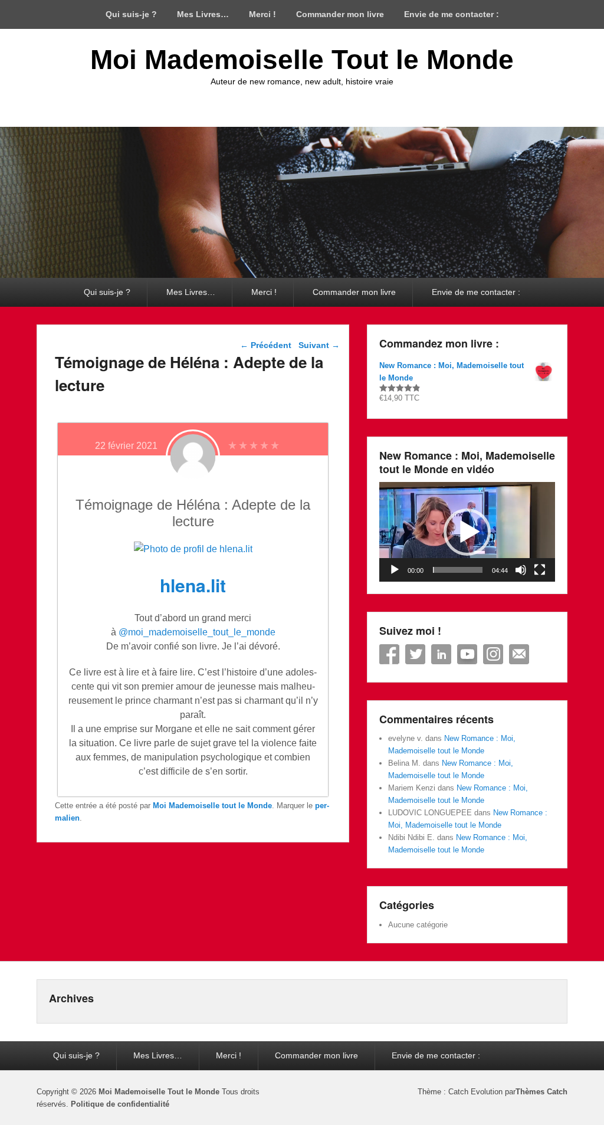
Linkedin (441, 654)
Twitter (415, 654)
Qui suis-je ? (131, 14)
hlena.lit (193, 585)
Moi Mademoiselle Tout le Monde (302, 59)
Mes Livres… (203, 14)
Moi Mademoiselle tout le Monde (212, 805)
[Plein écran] (540, 570)
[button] (467, 532)
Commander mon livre (340, 14)
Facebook (389, 654)
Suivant (319, 345)
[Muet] (521, 570)
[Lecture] (395, 570)
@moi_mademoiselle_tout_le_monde (197, 632)
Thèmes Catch (541, 1091)
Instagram (493, 654)
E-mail (519, 654)
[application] (467, 532)
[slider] (457, 570)
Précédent (265, 345)
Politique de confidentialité (120, 1104)
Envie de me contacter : (451, 14)
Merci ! (262, 14)
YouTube (467, 654)
